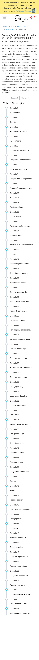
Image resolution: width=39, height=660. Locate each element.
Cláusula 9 (25, 98)
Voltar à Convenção (13, 103)
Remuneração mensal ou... (20, 264)
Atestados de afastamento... (20, 339)
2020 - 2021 (10, 29)
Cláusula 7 (14, 98)
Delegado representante (19, 556)
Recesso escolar (16, 500)
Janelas (13, 481)
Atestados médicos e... (18, 538)
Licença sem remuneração (20, 509)
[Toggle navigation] (4, 18)
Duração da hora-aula (18, 405)
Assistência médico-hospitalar (21, 245)
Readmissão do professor (19, 273)
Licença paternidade (17, 519)
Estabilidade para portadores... (21, 368)
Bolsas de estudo (16, 235)
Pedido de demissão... (18, 311)
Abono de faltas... (16, 462)
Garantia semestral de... (19, 292)
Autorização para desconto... (21, 188)
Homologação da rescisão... (20, 330)
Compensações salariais (19, 150)
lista (12, 27)
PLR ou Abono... (16, 141)
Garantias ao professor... (19, 358)
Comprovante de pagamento (21, 179)
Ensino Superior (23, 27)
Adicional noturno (16, 207)
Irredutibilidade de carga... (20, 424)
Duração (13, 122)
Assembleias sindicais (18, 566)
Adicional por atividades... (20, 226)
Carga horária (15, 415)
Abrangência (15, 112)
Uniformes (14, 528)
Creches (13, 254)
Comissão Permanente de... (20, 594)
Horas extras (15, 198)
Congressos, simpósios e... (20, 472)
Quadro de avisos (16, 547)
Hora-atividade (15, 216)
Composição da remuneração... (22, 160)
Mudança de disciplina (18, 396)
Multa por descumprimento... (20, 613)
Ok (33, 11)
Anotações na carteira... (19, 283)
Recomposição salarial (18, 131)
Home (5, 27)
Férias (12, 490)
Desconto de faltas (17, 453)
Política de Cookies (23, 11)
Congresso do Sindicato (19, 575)
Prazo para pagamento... (19, 169)
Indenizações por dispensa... (21, 301)
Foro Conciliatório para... (19, 604)
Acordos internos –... (17, 585)
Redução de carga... (17, 434)
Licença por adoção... (18, 386)
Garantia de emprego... (18, 349)
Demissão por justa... (18, 320)
